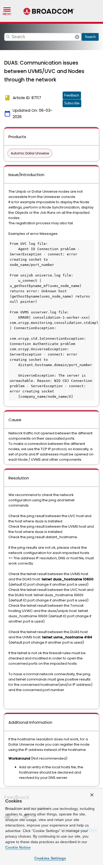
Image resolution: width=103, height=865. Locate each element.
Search (90, 37)
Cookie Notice (18, 847)
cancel (77, 37)
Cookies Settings (50, 858)
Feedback (71, 95)
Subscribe (71, 103)
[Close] (91, 794)
